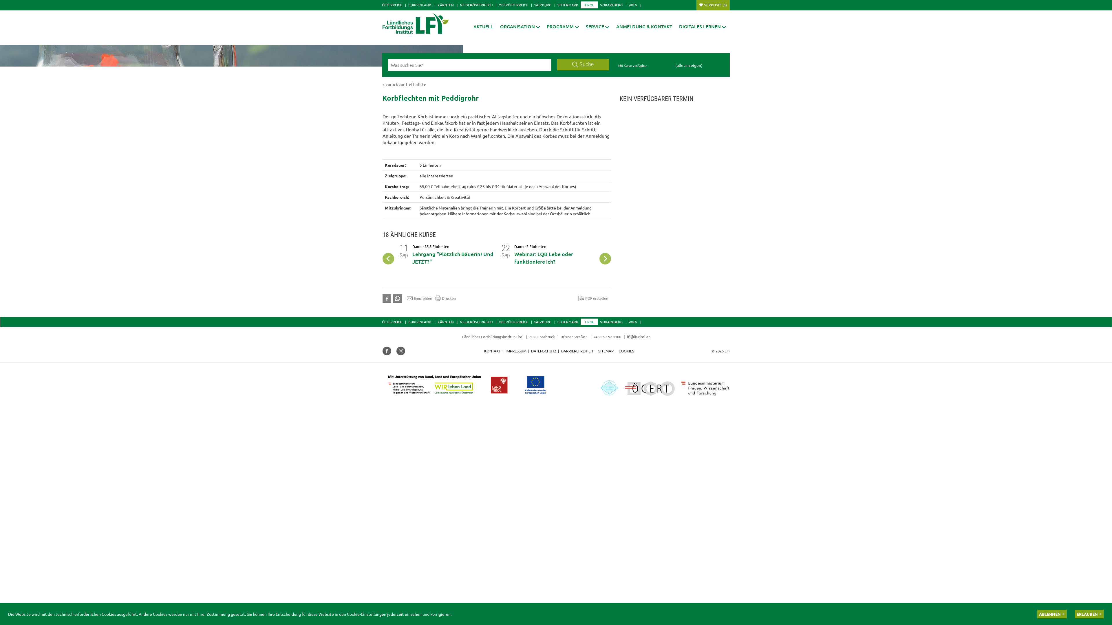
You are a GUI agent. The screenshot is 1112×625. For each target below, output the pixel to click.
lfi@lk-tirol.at (638, 336)
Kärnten (446, 5)
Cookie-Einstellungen (366, 614)
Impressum (516, 350)
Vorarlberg (611, 5)
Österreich (392, 5)
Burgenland (419, 5)
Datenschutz (543, 350)
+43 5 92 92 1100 (607, 336)
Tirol (589, 5)
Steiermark (567, 5)
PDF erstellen (596, 298)
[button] (563, 26)
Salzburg (542, 5)
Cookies (626, 350)
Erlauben (1087, 614)
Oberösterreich (513, 5)
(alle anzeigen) (689, 65)
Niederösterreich (476, 5)
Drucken (449, 298)
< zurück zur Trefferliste (404, 84)
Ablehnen (1050, 614)
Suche (586, 64)
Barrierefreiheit (577, 350)
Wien (633, 5)
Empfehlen (423, 298)
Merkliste (715, 5)
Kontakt (492, 350)
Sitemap (606, 350)
